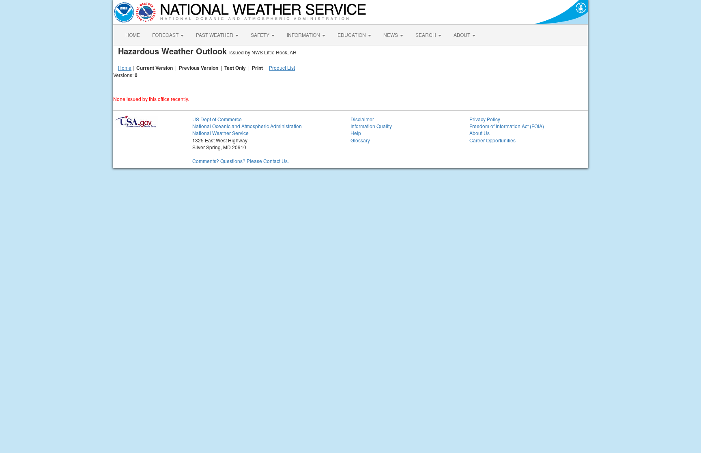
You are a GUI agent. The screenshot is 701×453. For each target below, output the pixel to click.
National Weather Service (220, 132)
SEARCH (426, 34)
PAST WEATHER (215, 34)
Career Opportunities (492, 140)
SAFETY (261, 34)
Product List (282, 67)
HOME (132, 34)
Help (355, 132)
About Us (479, 132)
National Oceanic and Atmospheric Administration (247, 125)
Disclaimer (362, 119)
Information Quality (371, 125)
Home (124, 67)
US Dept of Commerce (217, 119)
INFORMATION (304, 34)
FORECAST (166, 34)
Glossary (360, 140)
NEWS (391, 34)
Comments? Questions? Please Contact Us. (240, 160)
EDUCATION (352, 34)
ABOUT (462, 34)
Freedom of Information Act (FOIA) (506, 125)
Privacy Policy (484, 119)
